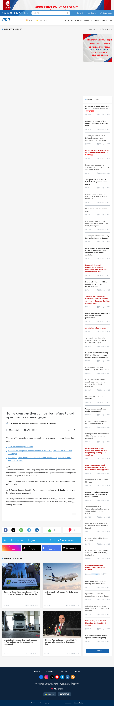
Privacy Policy (78, 703)
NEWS (86, 20)
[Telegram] (14, 13)
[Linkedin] (17, 13)
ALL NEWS (69, 20)
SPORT (105, 20)
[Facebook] (2, 13)
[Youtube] (11, 13)
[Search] (67, 13)
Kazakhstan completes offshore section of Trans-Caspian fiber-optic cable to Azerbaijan (40, 452)
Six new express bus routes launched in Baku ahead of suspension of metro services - (39, 459)
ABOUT (37, 671)
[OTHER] (110, 20)
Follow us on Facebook (52, 548)
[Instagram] (5, 13)
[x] (52, 677)
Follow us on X (71, 548)
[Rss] (19, 13)
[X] (8, 13)
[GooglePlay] (49, 694)
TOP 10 (77, 671)
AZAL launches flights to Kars (20, 447)
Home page (93, 29)
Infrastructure (106, 29)
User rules (68, 703)
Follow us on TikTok (33, 548)
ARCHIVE (64, 671)
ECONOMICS (96, 20)
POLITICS (78, 20)
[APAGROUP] (57, 688)
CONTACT (50, 671)
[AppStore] (64, 694)
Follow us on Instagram (13, 548)
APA (8, 467)
